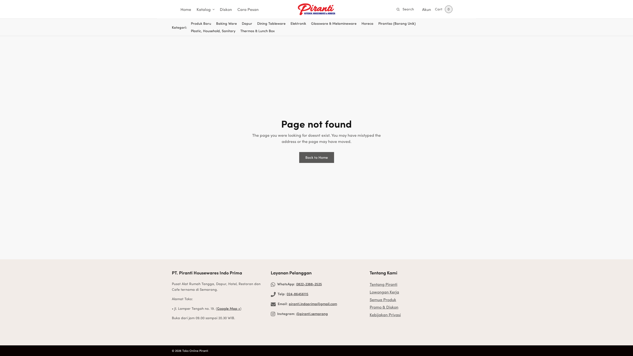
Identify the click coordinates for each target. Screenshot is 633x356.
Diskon (226, 9)
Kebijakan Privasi (385, 314)
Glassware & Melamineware (334, 23)
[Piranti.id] (316, 9)
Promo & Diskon (384, 307)
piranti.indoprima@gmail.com (313, 303)
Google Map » (228, 308)
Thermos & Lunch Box (257, 30)
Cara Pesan (248, 9)
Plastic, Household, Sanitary (213, 30)
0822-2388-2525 (309, 284)
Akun (426, 9)
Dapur (247, 23)
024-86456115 (297, 293)
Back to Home (316, 157)
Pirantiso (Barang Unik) (397, 23)
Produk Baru (201, 23)
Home (186, 9)
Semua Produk (383, 299)
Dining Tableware (271, 23)
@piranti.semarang (312, 313)
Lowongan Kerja (384, 291)
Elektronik (298, 23)
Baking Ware (226, 23)
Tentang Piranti (383, 284)
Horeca (367, 23)
